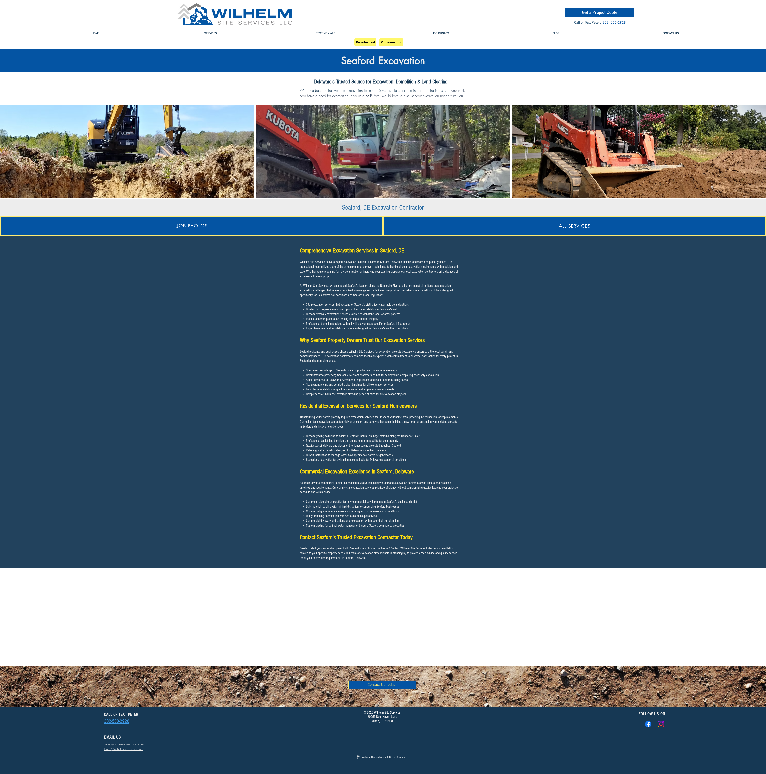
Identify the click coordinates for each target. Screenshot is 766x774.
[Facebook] (648, 724)
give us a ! (360, 95)
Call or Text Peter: (587, 23)
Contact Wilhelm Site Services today (412, 548)
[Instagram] (661, 724)
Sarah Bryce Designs (394, 756)
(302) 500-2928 (614, 23)
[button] (210, 33)
